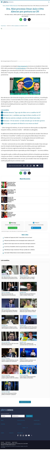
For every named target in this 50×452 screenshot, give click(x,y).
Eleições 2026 (23, 292)
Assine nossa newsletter (5, 413)
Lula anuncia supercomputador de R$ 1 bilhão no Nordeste (28, 377)
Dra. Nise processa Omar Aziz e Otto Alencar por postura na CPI (10, 278)
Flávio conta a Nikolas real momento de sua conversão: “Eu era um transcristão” (28, 345)
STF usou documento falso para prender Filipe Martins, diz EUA (9, 311)
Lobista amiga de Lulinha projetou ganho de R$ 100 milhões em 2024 (10, 378)
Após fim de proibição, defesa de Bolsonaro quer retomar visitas (28, 311)
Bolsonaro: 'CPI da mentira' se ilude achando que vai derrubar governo (24, 120)
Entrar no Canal (13, 227)
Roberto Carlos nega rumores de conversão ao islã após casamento (19, 243)
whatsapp (31, 166)
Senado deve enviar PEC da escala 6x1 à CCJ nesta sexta (10, 344)
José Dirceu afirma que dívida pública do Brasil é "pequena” (9, 394)
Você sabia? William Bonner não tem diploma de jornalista (17, 252)
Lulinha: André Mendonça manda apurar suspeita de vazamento (10, 360)
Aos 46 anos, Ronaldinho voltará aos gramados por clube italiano (19, 246)
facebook (24, 166)
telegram (34, 166)
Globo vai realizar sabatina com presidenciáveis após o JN (28, 360)
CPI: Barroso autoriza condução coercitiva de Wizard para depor (21, 118)
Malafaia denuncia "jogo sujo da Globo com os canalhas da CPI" (22, 112)
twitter (41, 166)
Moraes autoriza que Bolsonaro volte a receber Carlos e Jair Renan (27, 295)
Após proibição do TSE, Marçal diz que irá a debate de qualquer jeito (28, 327)
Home (4, 5)
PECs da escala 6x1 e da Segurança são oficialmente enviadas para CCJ (9, 295)
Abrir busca (49, 2)
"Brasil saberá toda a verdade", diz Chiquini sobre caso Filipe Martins (27, 278)
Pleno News (8, 2)
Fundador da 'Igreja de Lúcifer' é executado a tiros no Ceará (18, 237)
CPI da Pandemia (20, 68)
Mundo (24, 427)
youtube (37, 166)
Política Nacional (14, 5)
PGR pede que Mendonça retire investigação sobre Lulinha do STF (19, 240)
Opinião (2, 432)
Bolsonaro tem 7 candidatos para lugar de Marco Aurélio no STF (22, 115)
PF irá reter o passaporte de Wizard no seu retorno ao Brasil (20, 123)
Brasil (7, 5)
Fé (27, 427)
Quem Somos (14, 442)
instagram (27, 166)
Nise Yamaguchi (22, 66)
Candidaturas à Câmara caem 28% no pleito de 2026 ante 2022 (10, 327)
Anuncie (2, 442)
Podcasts (11, 432)
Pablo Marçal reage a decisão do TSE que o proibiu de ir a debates (19, 249)
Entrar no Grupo (36, 227)
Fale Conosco (8, 442)
